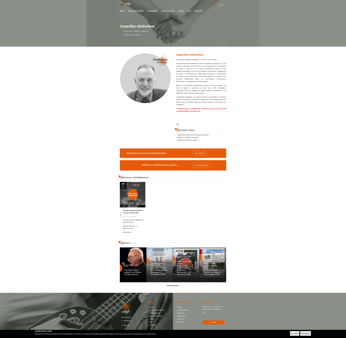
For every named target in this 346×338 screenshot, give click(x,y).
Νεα (127, 266)
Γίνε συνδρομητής (201, 165)
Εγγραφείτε (180, 319)
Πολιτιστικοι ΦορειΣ (168, 11)
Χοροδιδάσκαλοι (155, 313)
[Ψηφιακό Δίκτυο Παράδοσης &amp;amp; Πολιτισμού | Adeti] (127, 6)
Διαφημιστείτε (181, 316)
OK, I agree (295, 333)
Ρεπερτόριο (153, 325)
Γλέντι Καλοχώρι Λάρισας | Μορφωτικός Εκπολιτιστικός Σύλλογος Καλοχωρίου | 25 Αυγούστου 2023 (184, 268)
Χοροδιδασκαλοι (152, 11)
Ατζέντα (152, 319)
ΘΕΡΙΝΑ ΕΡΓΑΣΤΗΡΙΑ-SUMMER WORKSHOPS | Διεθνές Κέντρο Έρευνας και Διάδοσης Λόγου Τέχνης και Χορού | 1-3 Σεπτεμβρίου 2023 (213, 267)
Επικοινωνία (199, 153)
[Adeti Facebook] (209, 5)
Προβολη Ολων (172, 285)
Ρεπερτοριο (199, 11)
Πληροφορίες (305, 333)
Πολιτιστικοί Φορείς (156, 316)
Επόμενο (135, 243)
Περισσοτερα (126, 232)
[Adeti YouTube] (215, 5)
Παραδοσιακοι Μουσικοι (135, 11)
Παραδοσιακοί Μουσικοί (157, 310)
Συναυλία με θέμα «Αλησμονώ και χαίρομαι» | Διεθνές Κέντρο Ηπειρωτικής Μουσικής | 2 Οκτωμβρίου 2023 (159, 269)
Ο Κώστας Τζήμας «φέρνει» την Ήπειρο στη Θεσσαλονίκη (132, 272)
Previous (131, 243)
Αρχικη (122, 11)
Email (204, 313)
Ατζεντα (181, 11)
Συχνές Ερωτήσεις (182, 310)
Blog (189, 11)
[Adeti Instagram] (212, 5)
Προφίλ (179, 307)
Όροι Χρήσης (181, 313)
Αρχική (152, 307)
